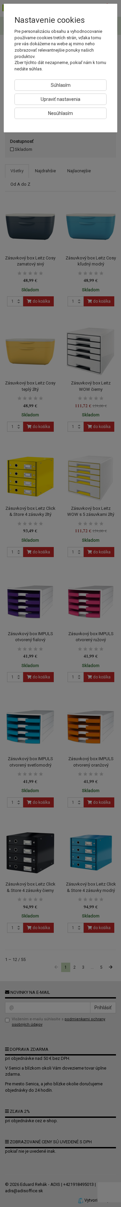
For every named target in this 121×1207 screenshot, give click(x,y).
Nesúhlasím (60, 113)
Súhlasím (61, 85)
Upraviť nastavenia (60, 99)
